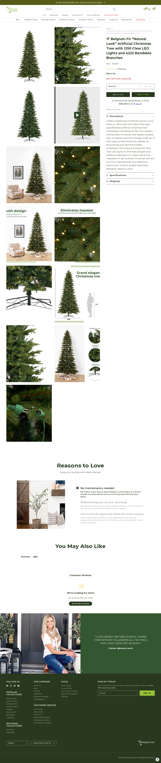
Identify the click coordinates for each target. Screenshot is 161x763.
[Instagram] (11, 686)
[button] (77, 115)
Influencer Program (41, 696)
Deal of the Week (111, 15)
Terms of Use (66, 685)
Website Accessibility (69, 694)
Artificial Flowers (67, 20)
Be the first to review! (80, 604)
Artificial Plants (48, 20)
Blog (35, 688)
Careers (37, 691)
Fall (44, 15)
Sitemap (64, 696)
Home (108, 28)
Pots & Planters (93, 15)
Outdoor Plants (86, 20)
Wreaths (101, 20)
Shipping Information (42, 720)
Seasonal (113, 20)
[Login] (149, 9)
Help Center (38, 712)
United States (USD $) (42, 743)
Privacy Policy (66, 688)
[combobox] (80, 9)
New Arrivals (11, 698)
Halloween (54, 15)
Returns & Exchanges (42, 717)
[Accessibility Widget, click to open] (157, 759)
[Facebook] (7, 686)
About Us (37, 685)
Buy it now (143, 94)
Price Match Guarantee (43, 723)
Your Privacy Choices (69, 691)
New (18, 20)
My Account (38, 709)
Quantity (112, 86)
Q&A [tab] (35, 557)
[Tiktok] (18, 686)
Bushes (65, 15)
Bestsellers (127, 20)
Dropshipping (39, 699)
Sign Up (147, 693)
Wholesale (38, 694)
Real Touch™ (77, 15)
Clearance (140, 20)
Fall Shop (10, 730)
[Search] (114, 9)
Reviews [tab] (25, 557)
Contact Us (38, 714)
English (11, 743)
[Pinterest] (15, 686)
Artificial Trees (30, 20)
